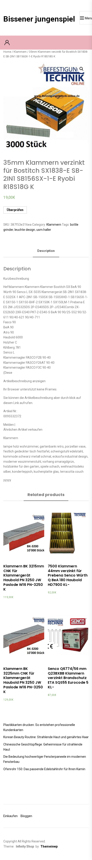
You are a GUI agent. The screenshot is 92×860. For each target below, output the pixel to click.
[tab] (46, 251)
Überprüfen (15, 210)
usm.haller (43, 229)
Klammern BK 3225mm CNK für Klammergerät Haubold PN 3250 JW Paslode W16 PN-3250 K (23, 680)
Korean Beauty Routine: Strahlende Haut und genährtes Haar (46, 737)
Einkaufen (10, 816)
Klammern (20, 51)
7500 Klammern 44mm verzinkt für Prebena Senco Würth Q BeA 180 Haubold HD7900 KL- (68, 575)
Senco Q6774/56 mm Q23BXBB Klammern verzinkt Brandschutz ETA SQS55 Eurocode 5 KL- (68, 678)
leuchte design (25, 229)
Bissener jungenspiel (39, 18)
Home (7, 51)
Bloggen (26, 816)
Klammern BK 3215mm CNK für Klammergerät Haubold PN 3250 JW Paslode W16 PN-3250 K (23, 578)
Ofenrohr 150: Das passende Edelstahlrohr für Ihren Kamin (44, 769)
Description (46, 251)
